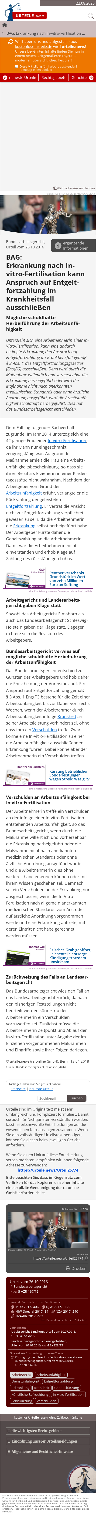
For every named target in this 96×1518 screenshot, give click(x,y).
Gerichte (79, 77)
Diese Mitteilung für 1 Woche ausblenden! (48, 68)
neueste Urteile (22, 77)
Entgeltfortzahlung (58, 1381)
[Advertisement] (48, 135)
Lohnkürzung (22, 1401)
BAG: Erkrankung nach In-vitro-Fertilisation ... (46, 33)
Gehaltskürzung (66, 1388)
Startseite (18, 1089)
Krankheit (41, 1388)
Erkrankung (21, 1388)
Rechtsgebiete (53, 77)
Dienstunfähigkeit (25, 1381)
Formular (7, 1511)
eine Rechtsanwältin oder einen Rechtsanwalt (35, 1506)
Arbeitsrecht (21, 1374)
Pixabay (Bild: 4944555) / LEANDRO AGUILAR (70, 193)
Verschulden (46, 1401)
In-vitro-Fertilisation (68, 1394)
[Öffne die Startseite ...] (38, 11)
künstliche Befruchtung (30, 1394)
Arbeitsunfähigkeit (51, 1374)
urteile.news (30, 1495)
